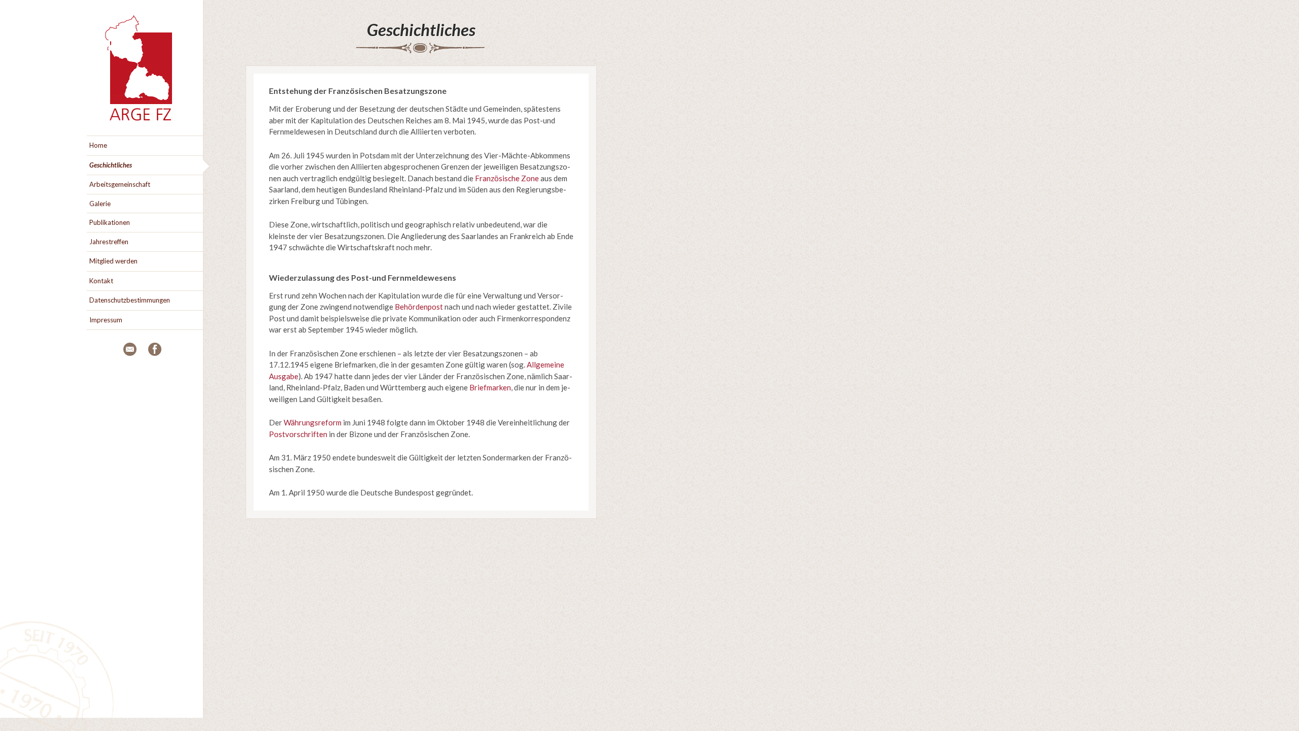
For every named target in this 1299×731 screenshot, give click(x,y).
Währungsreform (312, 422)
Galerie (100, 204)
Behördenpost (419, 306)
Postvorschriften (298, 434)
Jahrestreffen (108, 242)
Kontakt (101, 281)
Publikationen (109, 222)
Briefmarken (490, 387)
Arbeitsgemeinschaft (119, 184)
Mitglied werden (113, 261)
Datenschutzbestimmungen (129, 300)
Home (98, 145)
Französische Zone (507, 178)
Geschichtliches (421, 29)
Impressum (105, 320)
